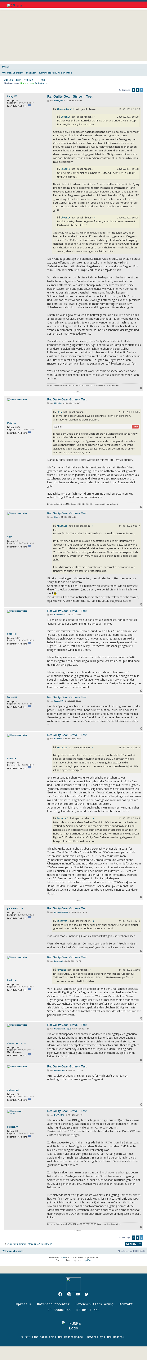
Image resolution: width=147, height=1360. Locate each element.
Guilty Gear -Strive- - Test (24, 79)
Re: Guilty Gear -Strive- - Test (69, 96)
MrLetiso (11, 423)
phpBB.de (87, 1260)
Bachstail (12, 634)
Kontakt (126, 1304)
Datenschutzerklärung (94, 1304)
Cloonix (65, 117)
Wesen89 (12, 697)
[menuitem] (6, 67)
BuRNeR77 (12, 1127)
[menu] (136, 4)
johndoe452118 (15, 908)
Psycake (11, 758)
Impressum (22, 1304)
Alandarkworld (65, 109)
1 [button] (137, 90)
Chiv (59, 412)
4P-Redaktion (59, 1310)
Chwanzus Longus (16, 1043)
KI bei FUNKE (87, 1310)
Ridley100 (12, 96)
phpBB (63, 1257)
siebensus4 (13, 1090)
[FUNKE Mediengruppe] (73, 1325)
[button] (133, 90)
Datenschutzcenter (53, 1304)
